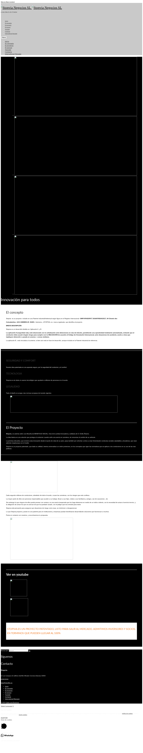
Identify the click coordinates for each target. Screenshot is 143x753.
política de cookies (127, 713)
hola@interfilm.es (6, 683)
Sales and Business (12, 702)
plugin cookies (23, 715)
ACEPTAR (4, 718)
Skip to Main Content (8, 2)
